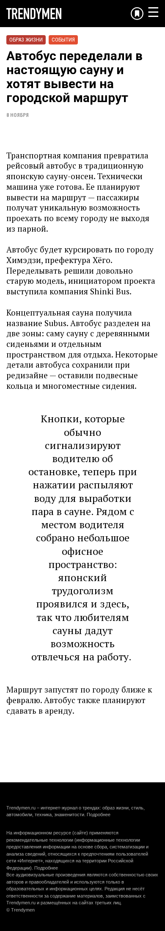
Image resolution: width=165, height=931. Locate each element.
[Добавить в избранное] (137, 13)
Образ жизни (26, 39)
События (63, 39)
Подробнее (98, 814)
